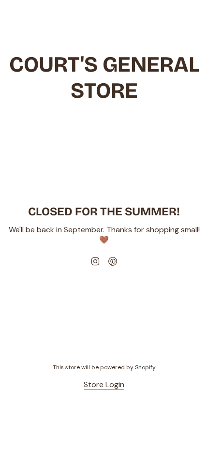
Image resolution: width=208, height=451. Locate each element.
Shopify (145, 367)
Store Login (104, 384)
